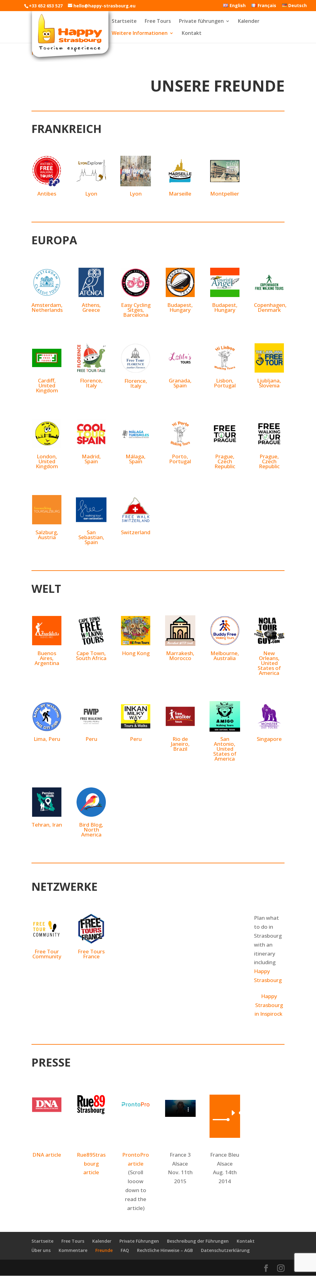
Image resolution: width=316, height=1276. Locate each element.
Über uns (41, 1250)
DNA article (46, 1154)
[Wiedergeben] (233, 1113)
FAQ (125, 1250)
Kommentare (73, 1250)
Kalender (249, 21)
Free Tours (158, 21)
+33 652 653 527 (46, 6)
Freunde (104, 1250)
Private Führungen (139, 1241)
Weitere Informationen (140, 33)
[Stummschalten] (207, 1119)
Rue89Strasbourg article (91, 1163)
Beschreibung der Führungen (198, 1241)
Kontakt (192, 33)
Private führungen (201, 21)
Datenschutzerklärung (225, 1250)
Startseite (124, 21)
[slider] (219, 1119)
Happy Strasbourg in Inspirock (269, 1005)
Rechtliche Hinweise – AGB (165, 1250)
